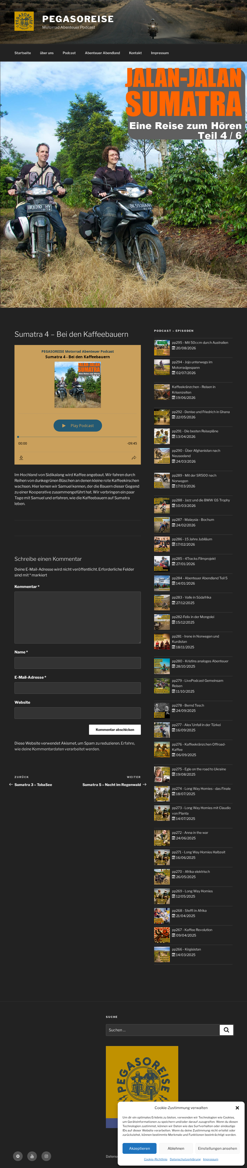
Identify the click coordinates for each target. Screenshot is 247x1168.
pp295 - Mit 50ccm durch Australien (200, 342)
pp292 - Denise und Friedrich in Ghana (201, 412)
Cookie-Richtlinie (155, 1159)
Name (21, 652)
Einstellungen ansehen (217, 1148)
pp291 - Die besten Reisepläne (195, 431)
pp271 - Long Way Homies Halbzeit (198, 852)
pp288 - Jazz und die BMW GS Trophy (201, 500)
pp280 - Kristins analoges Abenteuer (200, 661)
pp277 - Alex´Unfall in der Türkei (196, 725)
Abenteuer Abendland (102, 53)
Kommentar (27, 586)
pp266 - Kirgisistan (186, 949)
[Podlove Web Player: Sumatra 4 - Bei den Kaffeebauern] (77, 405)
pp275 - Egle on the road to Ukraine (199, 769)
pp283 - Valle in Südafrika (191, 597)
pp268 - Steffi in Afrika (189, 910)
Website (22, 702)
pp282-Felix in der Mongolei (193, 617)
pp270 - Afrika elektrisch (191, 871)
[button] (237, 1107)
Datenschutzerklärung (185, 1159)
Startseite (22, 53)
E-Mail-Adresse (30, 677)
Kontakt (135, 53)
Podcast (69, 53)
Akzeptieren (139, 1148)
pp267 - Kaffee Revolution (192, 930)
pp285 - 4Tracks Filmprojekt (194, 558)
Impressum (210, 1159)
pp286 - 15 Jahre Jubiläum (192, 539)
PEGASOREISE (78, 19)
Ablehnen (176, 1148)
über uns (47, 53)
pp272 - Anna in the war (190, 832)
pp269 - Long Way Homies (192, 891)
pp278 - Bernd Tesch (188, 705)
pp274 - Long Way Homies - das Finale (201, 788)
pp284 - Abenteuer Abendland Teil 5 (199, 578)
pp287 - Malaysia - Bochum (193, 519)
